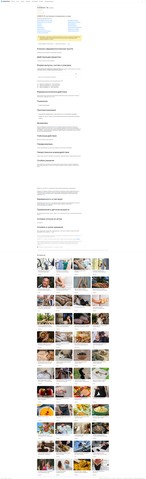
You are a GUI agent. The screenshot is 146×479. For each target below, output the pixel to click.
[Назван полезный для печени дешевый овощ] (82, 394)
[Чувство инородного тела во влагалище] (63, 339)
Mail (2, 478)
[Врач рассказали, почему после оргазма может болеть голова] (45, 358)
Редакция (100, 478)
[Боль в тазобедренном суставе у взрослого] (63, 412)
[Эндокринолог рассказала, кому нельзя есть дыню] (82, 412)
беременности (48, 202)
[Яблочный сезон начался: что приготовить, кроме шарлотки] (82, 339)
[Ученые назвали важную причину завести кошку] (63, 358)
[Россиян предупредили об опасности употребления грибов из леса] (100, 431)
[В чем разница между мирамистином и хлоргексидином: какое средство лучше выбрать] (63, 467)
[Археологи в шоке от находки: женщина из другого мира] (100, 376)
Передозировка (40, 27)
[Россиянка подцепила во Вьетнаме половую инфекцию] (100, 266)
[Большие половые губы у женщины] (82, 266)
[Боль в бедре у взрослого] (100, 394)
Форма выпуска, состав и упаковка (44, 22)
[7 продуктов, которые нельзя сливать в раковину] (100, 358)
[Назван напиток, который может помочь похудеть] (100, 321)
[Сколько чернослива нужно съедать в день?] (82, 358)
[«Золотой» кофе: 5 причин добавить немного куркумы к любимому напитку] (82, 467)
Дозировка (39, 25)
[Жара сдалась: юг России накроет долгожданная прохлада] (63, 376)
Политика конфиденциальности (138, 478)
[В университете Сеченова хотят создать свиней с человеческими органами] (63, 303)
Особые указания (40, 29)
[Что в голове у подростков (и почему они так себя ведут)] (45, 303)
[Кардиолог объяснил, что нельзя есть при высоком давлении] (45, 339)
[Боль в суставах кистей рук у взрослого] (63, 394)
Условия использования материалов (109, 478)
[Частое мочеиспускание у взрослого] (100, 467)
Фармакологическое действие (74, 22)
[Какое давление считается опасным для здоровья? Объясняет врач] (45, 266)
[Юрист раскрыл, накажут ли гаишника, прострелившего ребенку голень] (45, 449)
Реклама (9, 478)
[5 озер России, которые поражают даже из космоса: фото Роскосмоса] (82, 376)
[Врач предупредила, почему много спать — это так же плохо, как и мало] (45, 376)
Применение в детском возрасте (44, 30)
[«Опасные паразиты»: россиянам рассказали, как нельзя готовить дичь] (82, 321)
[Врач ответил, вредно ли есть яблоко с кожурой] (45, 394)
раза (57, 126)
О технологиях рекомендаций (128, 478)
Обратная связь (119, 478)
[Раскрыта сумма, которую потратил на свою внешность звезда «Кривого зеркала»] (45, 285)
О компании (5, 478)
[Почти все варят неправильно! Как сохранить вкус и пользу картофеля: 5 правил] (100, 412)
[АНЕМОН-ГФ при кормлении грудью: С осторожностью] (41, 13)
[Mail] (2, 1)
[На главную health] (6, 1)
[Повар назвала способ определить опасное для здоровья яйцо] (100, 303)
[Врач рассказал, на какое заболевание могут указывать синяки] (82, 285)
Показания (39, 23)
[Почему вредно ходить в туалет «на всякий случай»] (82, 431)
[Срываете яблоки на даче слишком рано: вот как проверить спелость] (45, 431)
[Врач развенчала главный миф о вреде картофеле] (63, 449)
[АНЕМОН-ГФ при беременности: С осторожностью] (38, 13)
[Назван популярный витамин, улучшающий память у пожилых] (45, 321)
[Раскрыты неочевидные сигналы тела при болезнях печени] (63, 285)
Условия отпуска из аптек (73, 30)
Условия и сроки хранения (42, 32)
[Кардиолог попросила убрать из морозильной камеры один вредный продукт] (63, 321)
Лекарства (39, 5)
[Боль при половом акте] (82, 303)
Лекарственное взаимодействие (75, 27)
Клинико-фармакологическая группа (44, 20)
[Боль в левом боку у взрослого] (63, 431)
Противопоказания (72, 23)
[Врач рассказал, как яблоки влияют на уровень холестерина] (100, 285)
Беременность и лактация (73, 29)
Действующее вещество (73, 20)
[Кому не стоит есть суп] (45, 412)
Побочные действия (72, 25)
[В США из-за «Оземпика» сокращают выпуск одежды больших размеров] (63, 266)
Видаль (78, 239)
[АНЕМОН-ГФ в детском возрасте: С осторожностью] (43, 13)
